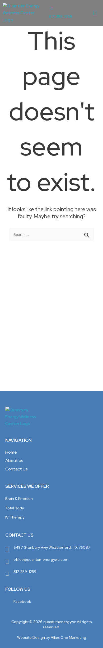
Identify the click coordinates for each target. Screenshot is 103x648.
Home (11, 452)
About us (14, 460)
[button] (95, 13)
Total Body (14, 508)
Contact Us (16, 469)
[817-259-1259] (51, 9)
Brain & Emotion (19, 498)
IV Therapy (14, 517)
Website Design (31, 637)
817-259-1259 (60, 16)
